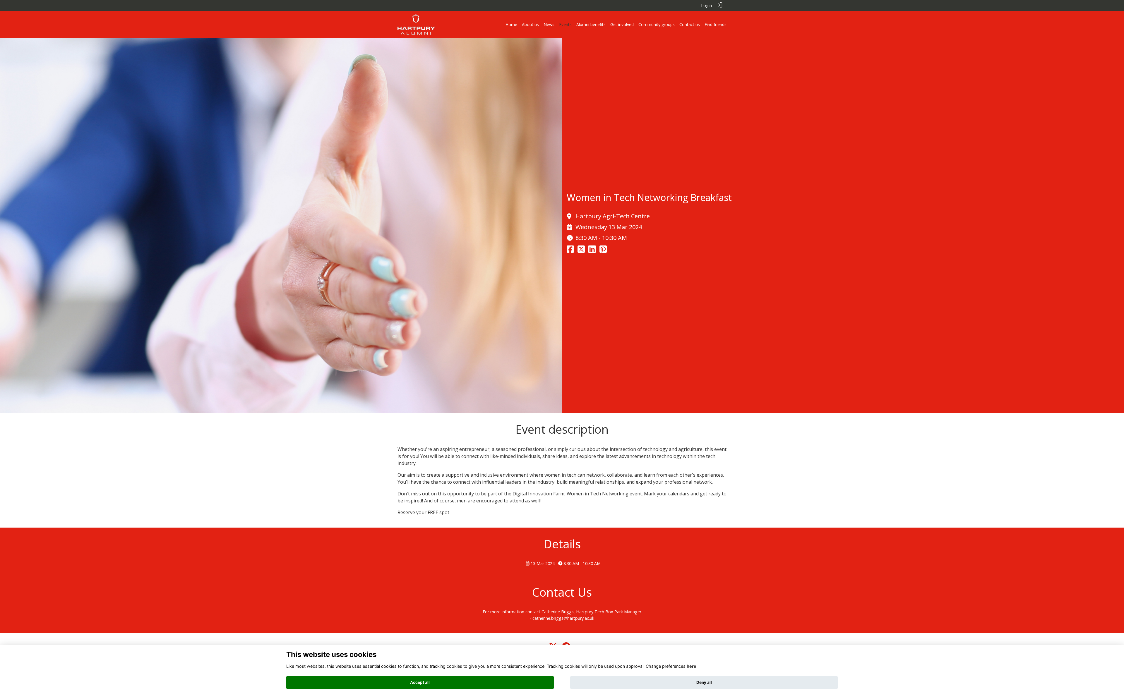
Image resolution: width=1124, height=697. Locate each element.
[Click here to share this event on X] (581, 251)
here (691, 666)
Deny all (704, 682)
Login (706, 5)
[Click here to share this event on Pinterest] (603, 251)
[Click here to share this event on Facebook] (570, 251)
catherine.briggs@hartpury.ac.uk (563, 618)
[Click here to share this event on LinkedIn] (592, 251)
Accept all (420, 682)
